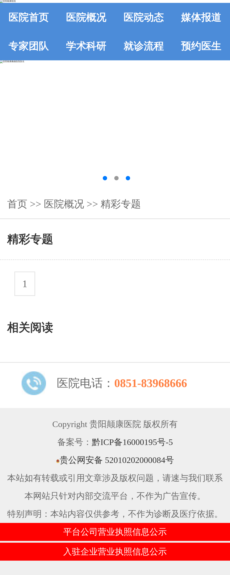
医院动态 (144, 17)
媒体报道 (201, 17)
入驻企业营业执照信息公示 (115, 551)
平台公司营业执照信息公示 (115, 532)
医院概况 (86, 17)
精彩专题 (121, 204)
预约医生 (201, 46)
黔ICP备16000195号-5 (132, 442)
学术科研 (86, 46)
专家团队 (29, 46)
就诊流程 (144, 46)
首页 (17, 204)
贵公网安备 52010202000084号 (117, 460)
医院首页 (29, 17)
